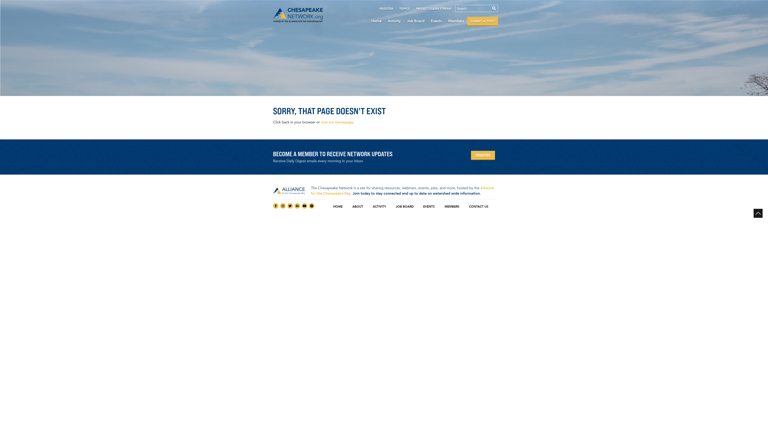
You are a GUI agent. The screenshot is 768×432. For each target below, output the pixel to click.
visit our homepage (337, 122)
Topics (404, 9)
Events (436, 21)
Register (386, 9)
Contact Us (478, 207)
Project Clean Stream (433, 9)
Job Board (415, 21)
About (357, 207)
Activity (394, 21)
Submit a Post (482, 21)
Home (376, 21)
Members (456, 21)
